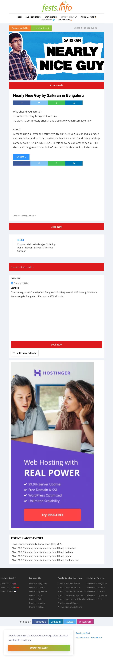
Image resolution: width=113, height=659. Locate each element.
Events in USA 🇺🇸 (8, 583)
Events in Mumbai (37, 603)
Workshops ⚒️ (51, 17)
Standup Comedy (27, 216)
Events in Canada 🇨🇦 (10, 587)
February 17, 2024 (21, 283)
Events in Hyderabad (38, 591)
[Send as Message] (56, 102)
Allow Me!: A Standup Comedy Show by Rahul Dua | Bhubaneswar (45, 560)
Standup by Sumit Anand (69, 587)
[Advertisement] (63, 189)
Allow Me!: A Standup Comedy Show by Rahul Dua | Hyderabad (44, 548)
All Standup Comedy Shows (70, 607)
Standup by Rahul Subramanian (72, 591)
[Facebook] (21, 102)
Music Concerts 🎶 (33, 17)
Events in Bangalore (38, 583)
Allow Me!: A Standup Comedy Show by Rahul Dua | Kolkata (42, 552)
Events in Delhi (35, 599)
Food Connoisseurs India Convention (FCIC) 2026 (37, 543)
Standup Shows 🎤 (69, 17)
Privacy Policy (96, 637)
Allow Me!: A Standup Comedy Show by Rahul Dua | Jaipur (41, 556)
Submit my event (39, 648)
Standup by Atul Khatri (68, 603)
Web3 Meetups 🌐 (48, 20)
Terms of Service (82, 637)
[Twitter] (39, 102)
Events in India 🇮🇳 (8, 591)
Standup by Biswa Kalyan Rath (71, 595)
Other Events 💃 (65, 20)
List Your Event (41, 28)
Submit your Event (83, 633)
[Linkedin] (74, 102)
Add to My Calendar (27, 353)
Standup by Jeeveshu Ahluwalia (71, 599)
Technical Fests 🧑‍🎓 (88, 17)
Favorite (20, 157)
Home (19, 17)
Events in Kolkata (37, 607)
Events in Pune (35, 595)
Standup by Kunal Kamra (69, 583)
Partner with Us (20, 28)
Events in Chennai (37, 587)
